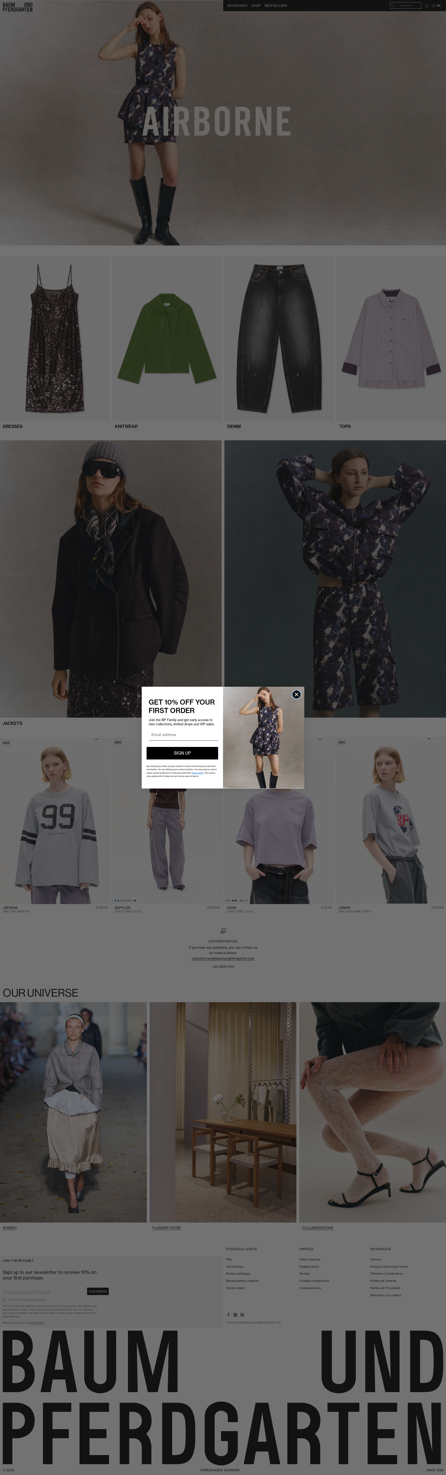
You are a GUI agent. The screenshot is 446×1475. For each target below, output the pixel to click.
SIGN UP (182, 753)
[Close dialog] (296, 694)
